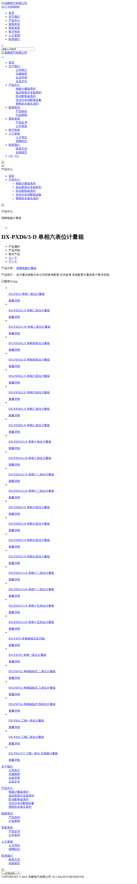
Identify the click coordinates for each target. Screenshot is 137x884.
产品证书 (21, 122)
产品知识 (21, 111)
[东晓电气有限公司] (14, 3)
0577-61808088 (10, 6)
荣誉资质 (14, 118)
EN (17, 155)
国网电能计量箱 (26, 268)
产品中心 (14, 84)
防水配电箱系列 (26, 96)
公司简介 (21, 70)
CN (11, 155)
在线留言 (21, 152)
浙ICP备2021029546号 (117, 876)
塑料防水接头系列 (27, 103)
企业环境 (21, 77)
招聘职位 (21, 141)
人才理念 (21, 137)
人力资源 (14, 133)
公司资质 (21, 126)
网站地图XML (94, 876)
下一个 (13, 261)
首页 (11, 62)
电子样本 (14, 129)
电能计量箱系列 (26, 88)
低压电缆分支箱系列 (28, 92)
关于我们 (14, 66)
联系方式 (21, 148)
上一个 (13, 257)
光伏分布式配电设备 (28, 99)
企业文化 (21, 81)
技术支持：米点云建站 (15, 880)
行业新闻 (21, 114)
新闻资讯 (14, 107)
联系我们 (14, 144)
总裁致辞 (21, 73)
